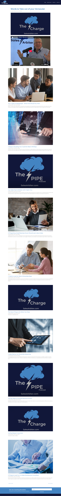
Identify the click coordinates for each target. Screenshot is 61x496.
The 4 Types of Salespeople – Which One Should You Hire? (24, 103)
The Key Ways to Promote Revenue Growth (20, 398)
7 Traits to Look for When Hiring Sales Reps (20, 276)
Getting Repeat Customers (15, 433)
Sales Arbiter (14, 11)
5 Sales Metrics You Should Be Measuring (19, 354)
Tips (21, 11)
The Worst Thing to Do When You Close (19, 312)
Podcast (19, 191)
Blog (19, 148)
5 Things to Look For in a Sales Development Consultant (23, 475)
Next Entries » (50, 483)
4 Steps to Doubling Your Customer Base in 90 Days (22, 146)
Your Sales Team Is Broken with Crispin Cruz (20, 190)
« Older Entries (10, 483)
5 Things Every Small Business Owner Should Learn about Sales (25, 233)
